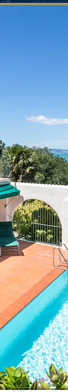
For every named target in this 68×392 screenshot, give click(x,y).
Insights (58, 1)
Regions (54, 1)
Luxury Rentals (44, 1)
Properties (38, 1)
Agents (50, 1)
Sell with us (64, 1)
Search (34, 1)
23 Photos (52, 387)
